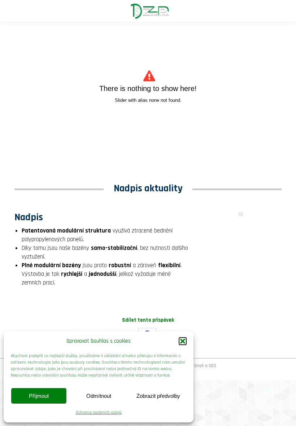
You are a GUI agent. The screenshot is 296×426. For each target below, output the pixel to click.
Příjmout (39, 396)
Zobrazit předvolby (158, 396)
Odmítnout (98, 396)
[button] (182, 341)
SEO (212, 366)
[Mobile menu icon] (11, 10)
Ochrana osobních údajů (99, 412)
